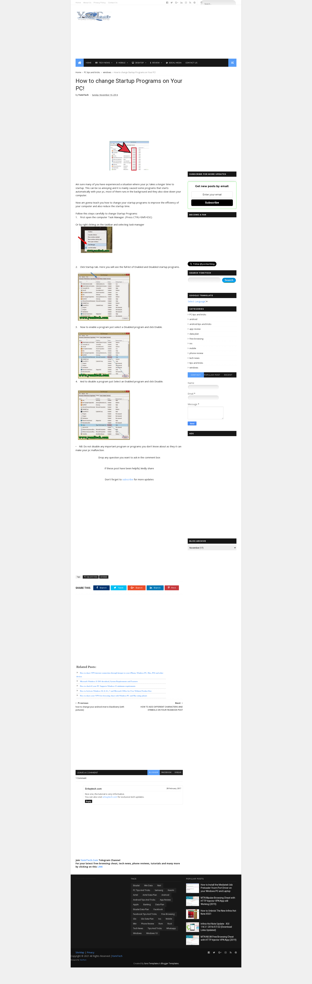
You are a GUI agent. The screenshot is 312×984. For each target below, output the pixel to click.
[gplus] (176, 2)
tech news (194, 358)
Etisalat (136, 885)
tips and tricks (196, 362)
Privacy (90, 952)
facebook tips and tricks (145, 914)
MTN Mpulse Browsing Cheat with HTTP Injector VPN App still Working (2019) (218, 900)
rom (161, 923)
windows (107, 72)
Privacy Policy (100, 2)
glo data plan (147, 918)
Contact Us (112, 2)
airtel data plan (150, 895)
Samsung (159, 890)
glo (134, 918)
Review (156, 63)
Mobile (121, 63)
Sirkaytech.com (93, 788)
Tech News (104, 63)
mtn (134, 923)
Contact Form (196, 375)
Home (78, 2)
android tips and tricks (200, 324)
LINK (100, 866)
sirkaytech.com (109, 796)
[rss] (190, 2)
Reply (88, 801)
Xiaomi (171, 890)
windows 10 (151, 933)
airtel (135, 895)
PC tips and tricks (92, 72)
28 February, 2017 (173, 788)
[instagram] (186, 2)
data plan (194, 333)
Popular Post (212, 375)
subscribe (127, 479)
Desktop (139, 63)
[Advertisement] (177, 32)
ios (190, 343)
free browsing (196, 338)
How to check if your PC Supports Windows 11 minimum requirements (107, 686)
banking (147, 904)
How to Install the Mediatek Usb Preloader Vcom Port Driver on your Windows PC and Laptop (217, 887)
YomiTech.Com (89, 860)
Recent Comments (228, 375)
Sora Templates (151, 963)
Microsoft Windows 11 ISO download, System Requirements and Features (109, 681)
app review (195, 328)
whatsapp (171, 928)
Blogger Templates (170, 963)
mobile (192, 348)
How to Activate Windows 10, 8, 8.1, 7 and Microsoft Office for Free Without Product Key (116, 691)
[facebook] (167, 2)
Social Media (175, 63)
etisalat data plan (141, 909)
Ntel (159, 885)
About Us (87, 2)
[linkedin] (181, 2)
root (170, 923)
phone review (196, 353)
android (193, 319)
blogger (153, 772)
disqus (178, 772)
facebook (166, 772)
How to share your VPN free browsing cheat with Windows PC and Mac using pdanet (113, 696)
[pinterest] (194, 2)
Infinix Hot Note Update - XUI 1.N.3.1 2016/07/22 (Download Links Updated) (216, 926)
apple (136, 904)
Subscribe (212, 202)
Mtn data (148, 885)
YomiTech (117, 956)
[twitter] (172, 2)
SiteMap (80, 952)
